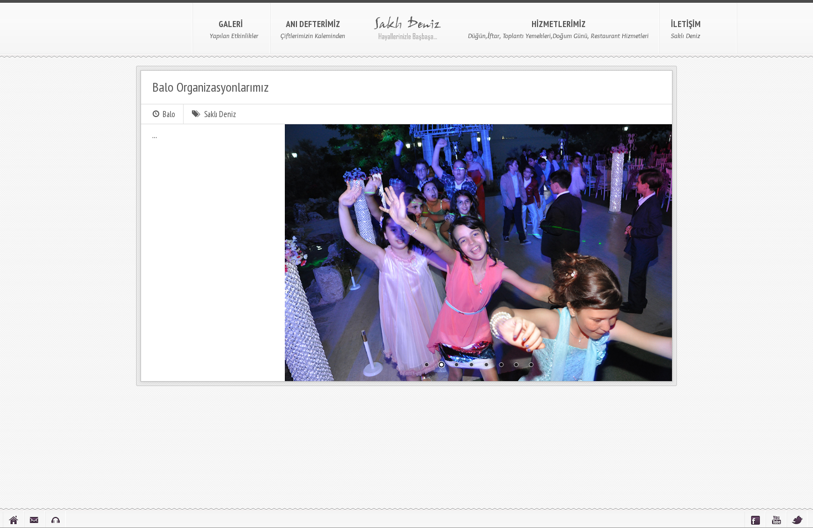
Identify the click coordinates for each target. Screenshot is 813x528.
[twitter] (797, 519)
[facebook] (755, 519)
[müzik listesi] (55, 519)
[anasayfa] (13, 519)
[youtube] (776, 519)
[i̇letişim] (34, 519)
